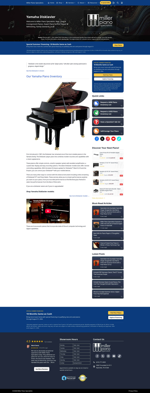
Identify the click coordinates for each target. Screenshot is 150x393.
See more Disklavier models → (79, 196)
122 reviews (48, 342)
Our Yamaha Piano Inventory (44, 76)
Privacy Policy (133, 391)
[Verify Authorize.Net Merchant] (82, 378)
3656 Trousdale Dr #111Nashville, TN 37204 (104, 366)
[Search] (117, 3)
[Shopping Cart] (122, 3)
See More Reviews (42, 369)
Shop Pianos (118, 45)
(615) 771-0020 (101, 362)
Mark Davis (35, 345)
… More (51, 362)
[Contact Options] (113, 3)
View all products (97, 198)
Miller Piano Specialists (34, 3)
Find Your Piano (108, 75)
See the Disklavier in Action (35, 71)
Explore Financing (108, 79)
